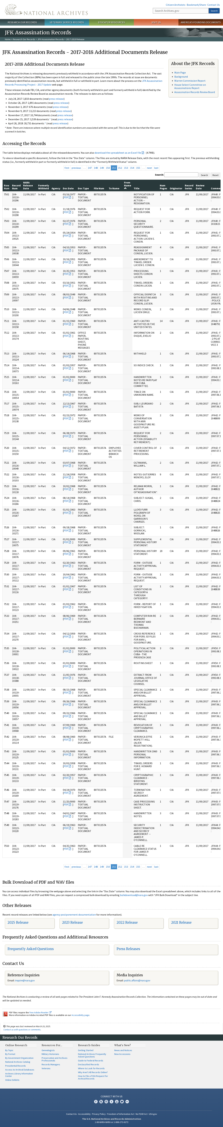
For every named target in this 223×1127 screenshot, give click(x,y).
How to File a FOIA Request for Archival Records (93, 1077)
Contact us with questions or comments (21, 1029)
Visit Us (156, 22)
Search (214, 10)
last (156, 167)
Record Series (189, 187)
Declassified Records (88, 1064)
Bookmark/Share (196, 4)
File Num (99, 188)
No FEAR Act (141, 1114)
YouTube (117, 1102)
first (66, 167)
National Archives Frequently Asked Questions (92, 1055)
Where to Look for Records (91, 1068)
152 (120, 167)
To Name (114, 188)
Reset (215, 175)
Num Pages (163, 187)
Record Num (16, 187)
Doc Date (68, 188)
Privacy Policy (99, 1114)
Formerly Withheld (43, 187)
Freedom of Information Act (120, 1114)
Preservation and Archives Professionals (54, 1059)
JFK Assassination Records (50, 39)
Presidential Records (15, 1065)
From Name (127, 184)
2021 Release (181, 922)
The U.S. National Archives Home (46, 9)
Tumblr (111, 1102)
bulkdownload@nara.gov (134, 895)
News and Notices (123, 1050)
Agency (56, 188)
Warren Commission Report (190, 80)
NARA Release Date (28, 185)
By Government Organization (19, 1057)
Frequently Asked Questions (31, 949)
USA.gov (153, 1114)
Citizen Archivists (175, 4)
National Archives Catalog (17, 1061)
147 (90, 167)
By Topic (9, 1050)
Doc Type (83, 188)
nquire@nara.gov (25, 980)
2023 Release (72, 922)
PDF (66, 197)
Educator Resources (111, 22)
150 (108, 167)
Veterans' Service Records (67, 22)
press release (56, 98)
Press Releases (128, 949)
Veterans (46, 1068)
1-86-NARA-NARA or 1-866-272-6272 (111, 1122)
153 (126, 167)
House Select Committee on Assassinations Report (190, 86)
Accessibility (84, 1114)
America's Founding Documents (201, 22)
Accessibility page (80, 1015)
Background (181, 76)
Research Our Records (22, 22)
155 (138, 167)
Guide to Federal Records (90, 1060)
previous (76, 167)
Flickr (127, 1102)
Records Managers (51, 1064)
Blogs (122, 1102)
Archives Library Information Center (19, 1075)
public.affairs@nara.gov (137, 980)
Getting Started (85, 1050)
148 (96, 167)
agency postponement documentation (74, 914)
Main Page (180, 72)
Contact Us (213, 4)
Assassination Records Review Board (194, 92)
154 (132, 167)
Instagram (106, 1102)
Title (136, 188)
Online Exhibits (12, 1079)
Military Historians (50, 1054)
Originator (176, 188)
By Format (10, 1054)
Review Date (200, 187)
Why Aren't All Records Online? (93, 1072)
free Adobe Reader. (39, 1012)
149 (102, 167)
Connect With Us (111, 1096)
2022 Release (127, 922)
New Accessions (122, 1054)
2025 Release (18, 922)
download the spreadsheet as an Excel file (118, 152)
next (149, 167)
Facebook (96, 1102)
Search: (159, 174)
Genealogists (48, 1050)
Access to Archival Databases (19, 1069)
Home (8, 39)
